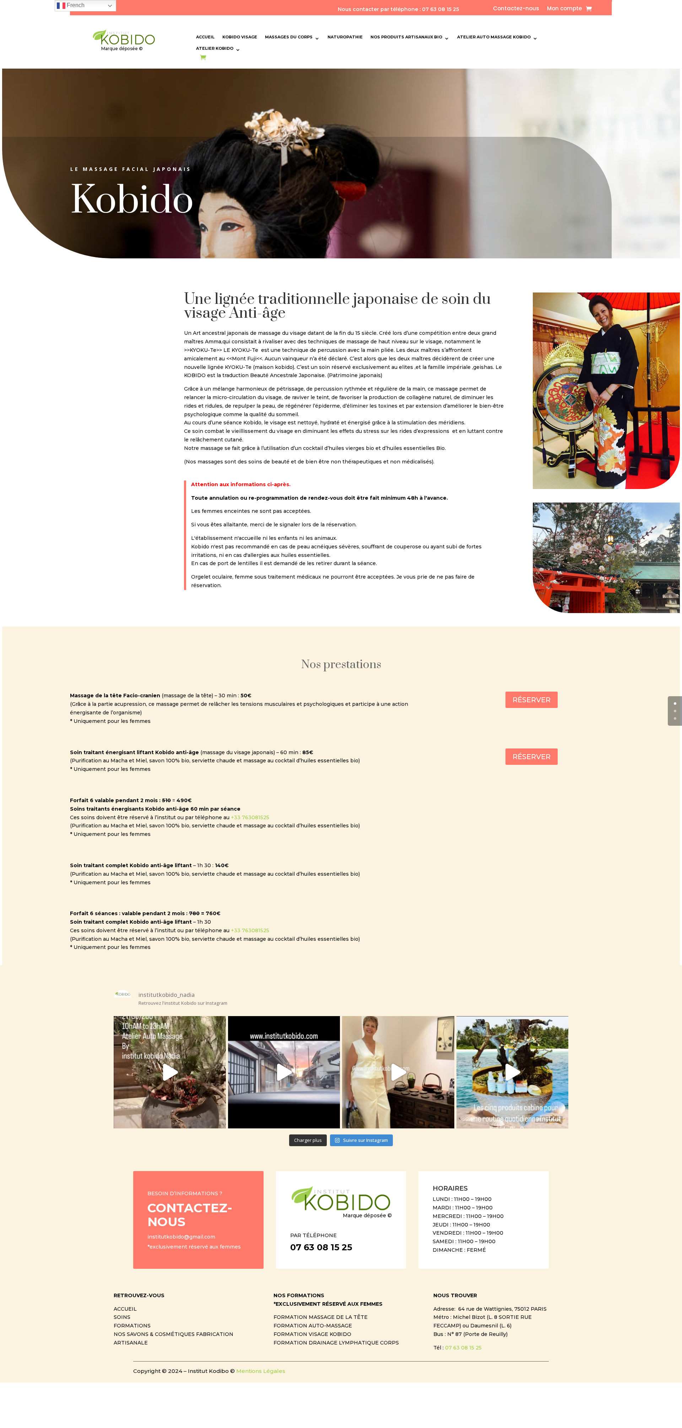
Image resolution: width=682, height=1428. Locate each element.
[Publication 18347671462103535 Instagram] (512, 1072)
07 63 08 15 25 (463, 1347)
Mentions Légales (260, 1371)
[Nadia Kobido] (606, 487)
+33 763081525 (250, 817)
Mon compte (564, 9)
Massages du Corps (289, 36)
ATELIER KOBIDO (214, 48)
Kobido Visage (239, 36)
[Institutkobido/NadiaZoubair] (398, 1072)
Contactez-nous (516, 9)
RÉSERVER (532, 700)
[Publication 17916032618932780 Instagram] (284, 1072)
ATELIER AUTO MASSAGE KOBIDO (494, 36)
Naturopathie (345, 36)
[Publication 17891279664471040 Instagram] (170, 1072)
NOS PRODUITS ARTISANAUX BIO (406, 36)
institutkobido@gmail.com (181, 1237)
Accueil (205, 36)
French (75, 5)
